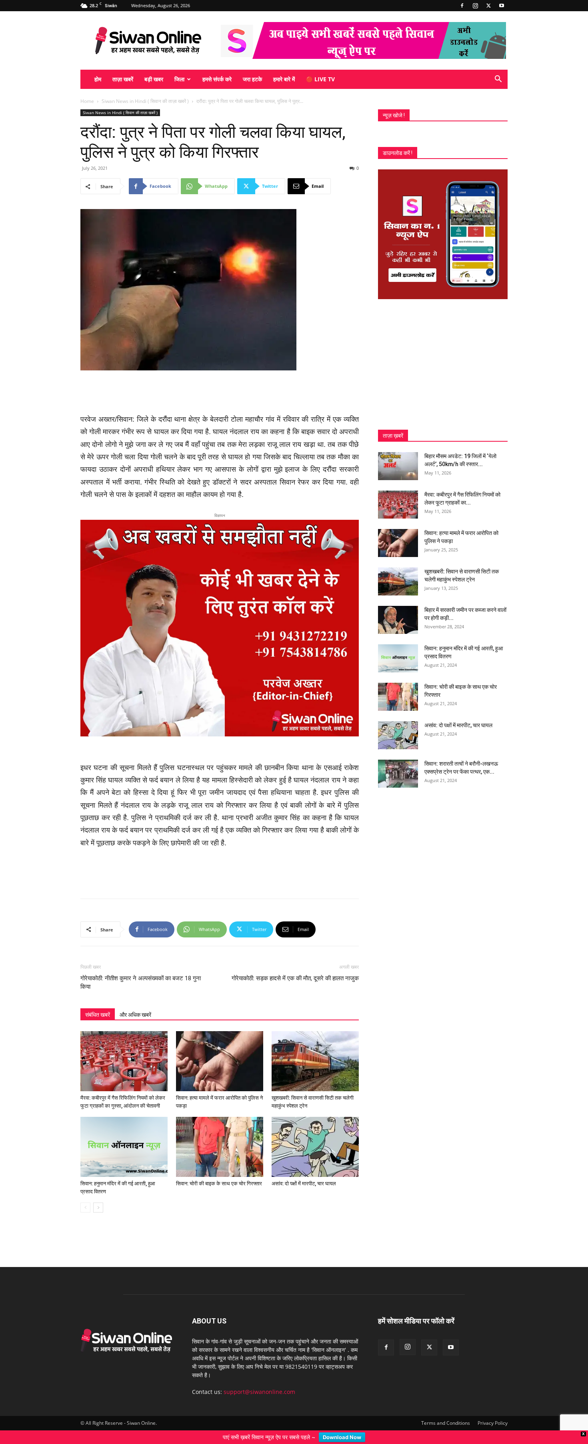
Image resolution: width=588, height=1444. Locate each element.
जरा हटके (252, 79)
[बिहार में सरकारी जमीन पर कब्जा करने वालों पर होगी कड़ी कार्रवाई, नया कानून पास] (398, 620)
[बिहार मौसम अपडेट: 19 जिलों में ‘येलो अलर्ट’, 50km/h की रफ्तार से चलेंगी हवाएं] (398, 466)
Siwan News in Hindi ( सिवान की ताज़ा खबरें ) (145, 101)
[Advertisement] (219, 393)
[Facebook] (462, 5)
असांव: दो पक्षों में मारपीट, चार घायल (304, 1140)
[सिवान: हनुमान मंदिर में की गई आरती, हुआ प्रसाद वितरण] (124, 1103)
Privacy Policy (493, 1379)
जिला (179, 79)
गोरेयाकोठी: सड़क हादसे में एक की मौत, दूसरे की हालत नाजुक (295, 934)
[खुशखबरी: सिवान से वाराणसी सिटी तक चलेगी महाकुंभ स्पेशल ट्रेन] (315, 1017)
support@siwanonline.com (259, 1348)
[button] (498, 80)
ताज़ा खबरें (122, 79)
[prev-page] (85, 1164)
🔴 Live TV (320, 79)
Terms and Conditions (445, 1379)
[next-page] (98, 1164)
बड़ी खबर (153, 79)
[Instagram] (475, 5)
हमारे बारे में (284, 79)
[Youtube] (502, 5)
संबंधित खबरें (97, 971)
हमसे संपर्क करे (217, 79)
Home (87, 101)
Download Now (342, 1437)
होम (97, 79)
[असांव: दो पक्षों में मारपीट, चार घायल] (315, 1103)
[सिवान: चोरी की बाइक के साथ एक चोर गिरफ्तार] (219, 1103)
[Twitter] (488, 5)
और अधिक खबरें (135, 971)
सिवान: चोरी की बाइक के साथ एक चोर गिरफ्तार (219, 1140)
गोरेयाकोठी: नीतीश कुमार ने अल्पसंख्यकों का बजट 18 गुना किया (140, 939)
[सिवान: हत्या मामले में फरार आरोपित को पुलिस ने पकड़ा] (219, 1017)
